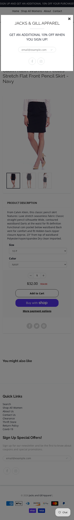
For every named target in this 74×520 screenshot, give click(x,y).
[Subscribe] (51, 50)
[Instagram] (41, 61)
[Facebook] (32, 61)
